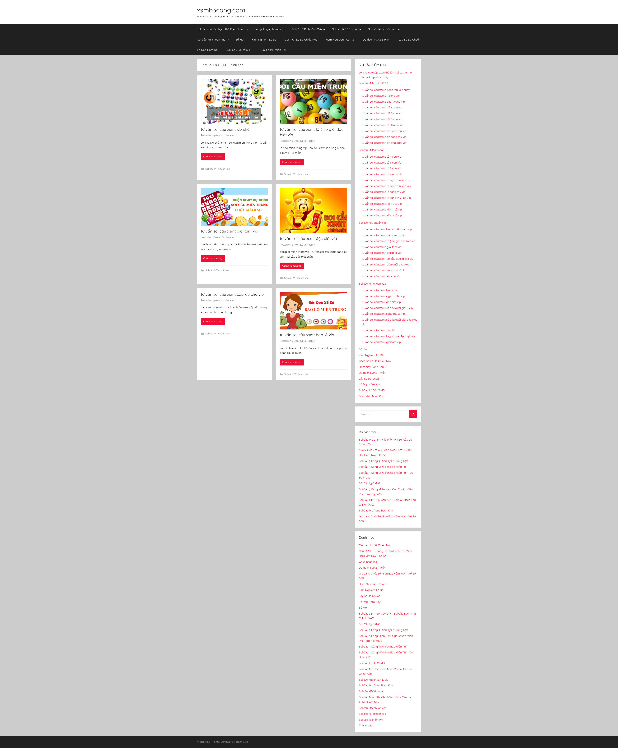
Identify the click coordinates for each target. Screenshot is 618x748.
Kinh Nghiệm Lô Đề (264, 39)
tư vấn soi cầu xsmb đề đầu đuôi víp (384, 142)
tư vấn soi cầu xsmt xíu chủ (225, 129)
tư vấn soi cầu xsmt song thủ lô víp (383, 313)
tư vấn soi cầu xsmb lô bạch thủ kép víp (386, 186)
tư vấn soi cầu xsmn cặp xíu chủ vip (383, 235)
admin (232, 135)
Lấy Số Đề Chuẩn (409, 39)
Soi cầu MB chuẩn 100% (307, 29)
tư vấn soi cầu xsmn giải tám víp (381, 247)
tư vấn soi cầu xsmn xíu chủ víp (381, 276)
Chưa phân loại (368, 561)
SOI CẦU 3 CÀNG (369, 483)
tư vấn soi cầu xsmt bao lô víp (307, 334)
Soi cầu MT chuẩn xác (211, 39)
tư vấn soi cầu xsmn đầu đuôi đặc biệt (385, 264)
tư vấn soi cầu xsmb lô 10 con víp (382, 174)
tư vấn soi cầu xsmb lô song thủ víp (383, 191)
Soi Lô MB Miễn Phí (274, 49)
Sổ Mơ (239, 39)
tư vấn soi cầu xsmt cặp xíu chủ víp (232, 294)
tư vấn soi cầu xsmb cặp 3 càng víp (383, 101)
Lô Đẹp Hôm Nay (208, 49)
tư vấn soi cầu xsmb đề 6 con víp (382, 113)
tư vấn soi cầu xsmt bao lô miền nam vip (387, 229)
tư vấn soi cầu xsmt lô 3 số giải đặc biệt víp (388, 336)
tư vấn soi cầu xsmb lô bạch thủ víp (383, 180)
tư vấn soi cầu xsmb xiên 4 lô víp (382, 215)
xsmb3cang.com (221, 10)
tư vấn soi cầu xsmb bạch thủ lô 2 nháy (386, 89)
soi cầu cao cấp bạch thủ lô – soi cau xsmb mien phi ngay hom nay (240, 29)
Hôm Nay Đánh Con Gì (340, 39)
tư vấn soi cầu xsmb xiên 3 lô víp (382, 209)
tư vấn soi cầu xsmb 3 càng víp (381, 95)
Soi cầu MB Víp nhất (345, 29)
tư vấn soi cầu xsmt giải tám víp (229, 231)
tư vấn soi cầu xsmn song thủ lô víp (383, 270)
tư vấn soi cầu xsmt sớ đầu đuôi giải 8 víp (387, 308)
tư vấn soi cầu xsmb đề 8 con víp (382, 119)
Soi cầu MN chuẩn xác (382, 29)
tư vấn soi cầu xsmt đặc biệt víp (308, 238)
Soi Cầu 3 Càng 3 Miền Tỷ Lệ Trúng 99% (383, 461)
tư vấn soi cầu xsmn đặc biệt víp (381, 252)
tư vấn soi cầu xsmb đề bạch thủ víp (384, 131)
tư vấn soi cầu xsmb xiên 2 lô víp (382, 203)
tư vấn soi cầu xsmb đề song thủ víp (384, 136)
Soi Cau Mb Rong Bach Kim (376, 510)
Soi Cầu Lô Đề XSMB (240, 49)
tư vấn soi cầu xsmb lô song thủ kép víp (386, 197)
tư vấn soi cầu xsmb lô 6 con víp (381, 162)
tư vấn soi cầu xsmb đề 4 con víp (382, 107)
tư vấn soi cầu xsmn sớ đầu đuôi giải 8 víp (387, 258)
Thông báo (365, 725)
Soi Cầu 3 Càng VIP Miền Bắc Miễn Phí (383, 466)
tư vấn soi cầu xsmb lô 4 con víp (381, 156)
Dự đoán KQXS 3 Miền (376, 39)
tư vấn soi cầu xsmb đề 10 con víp (382, 125)
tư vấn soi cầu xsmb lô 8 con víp (381, 168)
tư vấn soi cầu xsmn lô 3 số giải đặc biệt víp (388, 241)
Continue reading (212, 156)
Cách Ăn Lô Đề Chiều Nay (301, 39)
